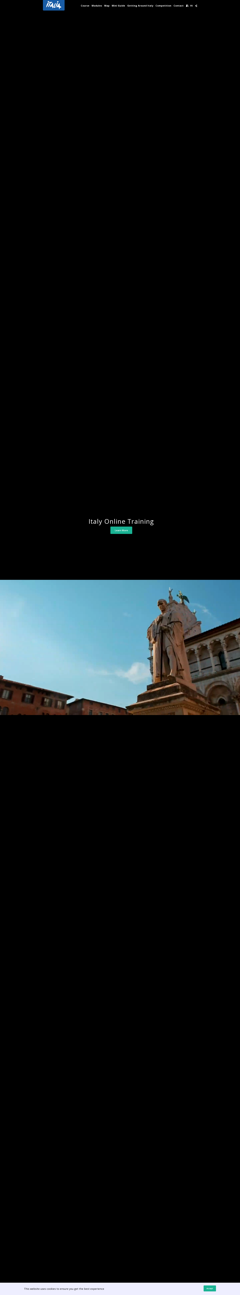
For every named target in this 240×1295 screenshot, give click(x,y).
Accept (210, 1288)
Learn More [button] (121, 530)
